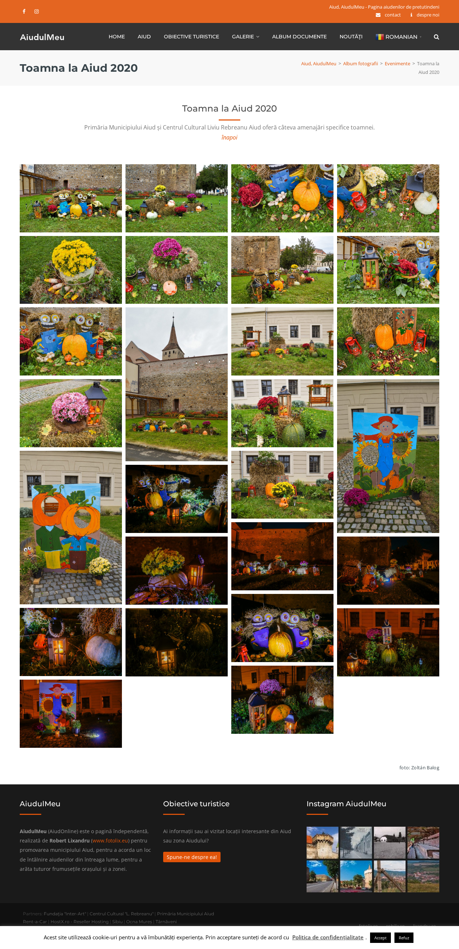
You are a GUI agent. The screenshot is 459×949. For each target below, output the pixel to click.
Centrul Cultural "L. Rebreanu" (121, 913)
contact (393, 14)
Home (117, 36)
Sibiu (117, 921)
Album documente (299, 36)
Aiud (144, 36)
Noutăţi (351, 36)
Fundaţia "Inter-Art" (65, 913)
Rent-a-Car (35, 921)
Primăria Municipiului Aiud (185, 913)
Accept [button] (380, 937)
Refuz (404, 937)
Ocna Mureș (139, 921)
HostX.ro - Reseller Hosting (80, 921)
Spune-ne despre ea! (192, 857)
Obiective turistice (191, 36)
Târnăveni (166, 921)
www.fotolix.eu (110, 840)
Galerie (243, 36)
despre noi (428, 14)
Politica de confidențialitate (328, 937)
